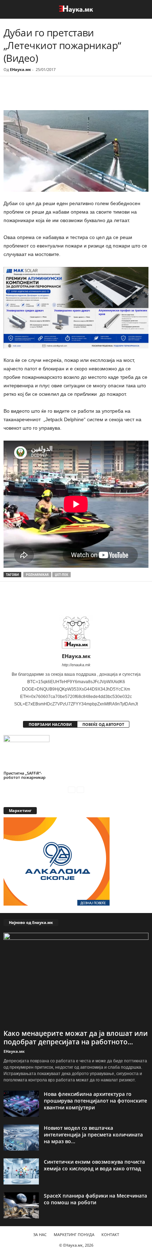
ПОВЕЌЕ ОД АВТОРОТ (103, 724)
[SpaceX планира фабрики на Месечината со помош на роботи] (21, 1205)
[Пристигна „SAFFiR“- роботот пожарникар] (26, 752)
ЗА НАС (40, 1234)
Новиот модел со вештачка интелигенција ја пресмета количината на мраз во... (93, 1134)
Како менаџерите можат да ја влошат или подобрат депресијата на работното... (76, 1037)
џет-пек (61, 574)
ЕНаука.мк (20, 69)
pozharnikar (37, 574)
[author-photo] (76, 632)
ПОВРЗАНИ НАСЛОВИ (50, 724)
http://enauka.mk (76, 665)
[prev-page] (71, 789)
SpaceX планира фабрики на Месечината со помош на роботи (95, 1199)
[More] (69, 96)
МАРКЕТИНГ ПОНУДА (74, 1234)
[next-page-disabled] (80, 789)
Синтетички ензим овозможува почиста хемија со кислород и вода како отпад (94, 1165)
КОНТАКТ (110, 1234)
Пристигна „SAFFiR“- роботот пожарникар (25, 775)
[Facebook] (52, 96)
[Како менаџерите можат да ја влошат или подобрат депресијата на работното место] (76, 979)
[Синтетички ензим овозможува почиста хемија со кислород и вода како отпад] (21, 1171)
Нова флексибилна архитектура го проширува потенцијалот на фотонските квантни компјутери (95, 1101)
